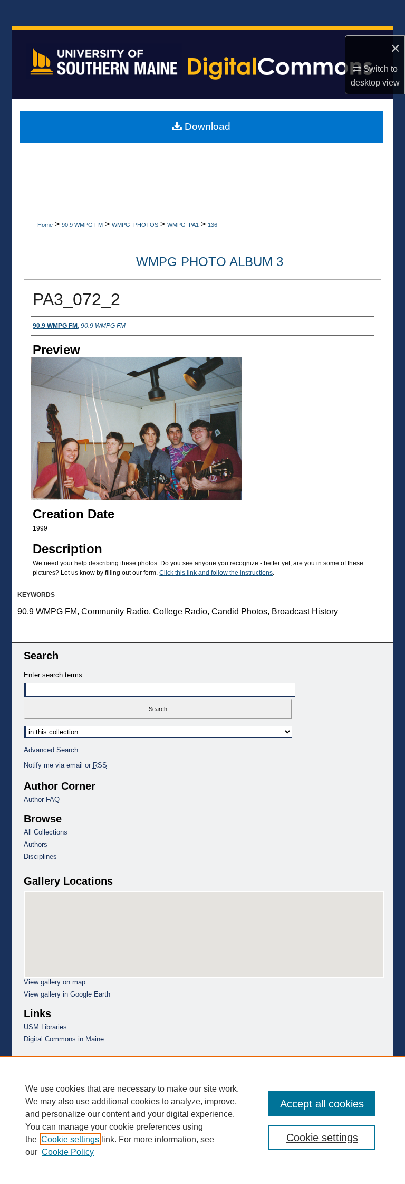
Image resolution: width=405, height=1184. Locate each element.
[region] (202, 1120)
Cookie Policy (68, 1152)
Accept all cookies (322, 1104)
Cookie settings (70, 1139)
